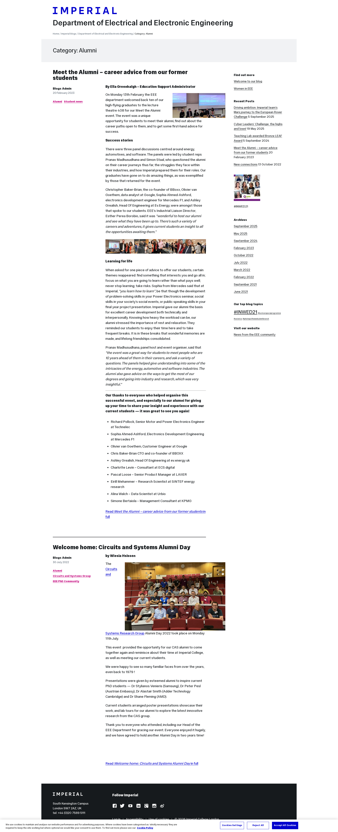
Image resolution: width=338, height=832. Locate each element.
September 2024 (245, 241)
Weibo (162, 806)
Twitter (122, 806)
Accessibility (134, 819)
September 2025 (245, 226)
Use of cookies (159, 819)
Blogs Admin (62, 88)
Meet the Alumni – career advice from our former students (120, 75)
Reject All (258, 825)
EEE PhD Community (66, 581)
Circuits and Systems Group (72, 576)
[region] (169, 826)
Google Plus (146, 806)
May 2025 (240, 233)
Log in (116, 819)
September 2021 (245, 284)
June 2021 (241, 292)
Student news (73, 101)
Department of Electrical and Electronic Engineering (143, 22)
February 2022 (244, 277)
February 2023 (244, 248)
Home (56, 33)
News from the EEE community (255, 334)
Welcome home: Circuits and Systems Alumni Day (121, 547)
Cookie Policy (145, 828)
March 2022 (242, 270)
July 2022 (241, 262)
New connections (245, 164)
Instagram (154, 806)
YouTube (130, 806)
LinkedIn (138, 806)
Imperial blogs (68, 33)
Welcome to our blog (248, 81)
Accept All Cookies (285, 825)
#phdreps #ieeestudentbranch (256, 319)
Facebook (114, 806)
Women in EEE (243, 88)
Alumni (57, 101)
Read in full (151, 763)
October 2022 (243, 255)
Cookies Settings (232, 825)
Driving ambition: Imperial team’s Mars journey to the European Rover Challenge (258, 112)
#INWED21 (245, 312)
